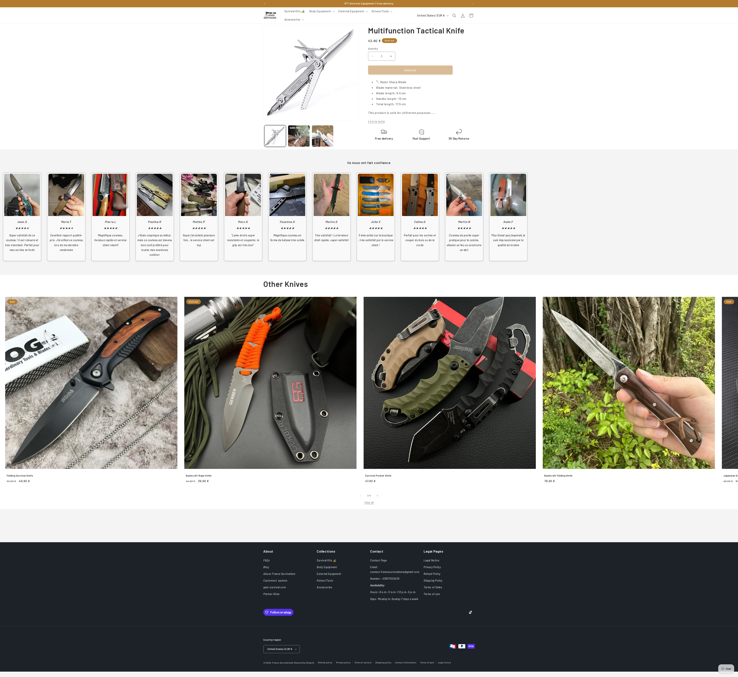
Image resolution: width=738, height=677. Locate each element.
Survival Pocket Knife (378, 475)
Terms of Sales (433, 587)
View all (369, 502)
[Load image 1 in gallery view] (275, 136)
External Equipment (329, 573)
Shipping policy (383, 662)
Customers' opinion (275, 580)
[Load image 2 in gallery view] (299, 136)
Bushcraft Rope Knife (199, 475)
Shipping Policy (433, 580)
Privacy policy (343, 662)
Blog (266, 567)
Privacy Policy (432, 567)
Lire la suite (376, 121)
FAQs (266, 560)
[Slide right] (377, 495)
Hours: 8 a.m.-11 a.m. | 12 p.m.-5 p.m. (393, 592)
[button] (321, 11)
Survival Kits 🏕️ (326, 560)
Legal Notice (431, 560)
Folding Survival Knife (20, 475)
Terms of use (432, 594)
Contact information (405, 662)
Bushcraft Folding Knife (558, 475)
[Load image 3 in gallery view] (322, 136)
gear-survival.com (274, 587)
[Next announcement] (473, 3)
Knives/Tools (325, 580)
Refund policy (325, 662)
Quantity (373, 48)
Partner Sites (271, 594)
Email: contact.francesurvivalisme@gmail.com (394, 569)
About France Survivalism (279, 573)
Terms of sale (427, 662)
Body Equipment (327, 567)
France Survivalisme (282, 662)
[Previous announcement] (264, 3)
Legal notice (444, 662)
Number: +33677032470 (385, 578)
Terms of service (362, 662)
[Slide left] (360, 495)
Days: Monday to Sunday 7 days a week (394, 599)
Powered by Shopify (304, 662)
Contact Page (378, 560)
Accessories (324, 587)
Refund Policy (432, 573)
